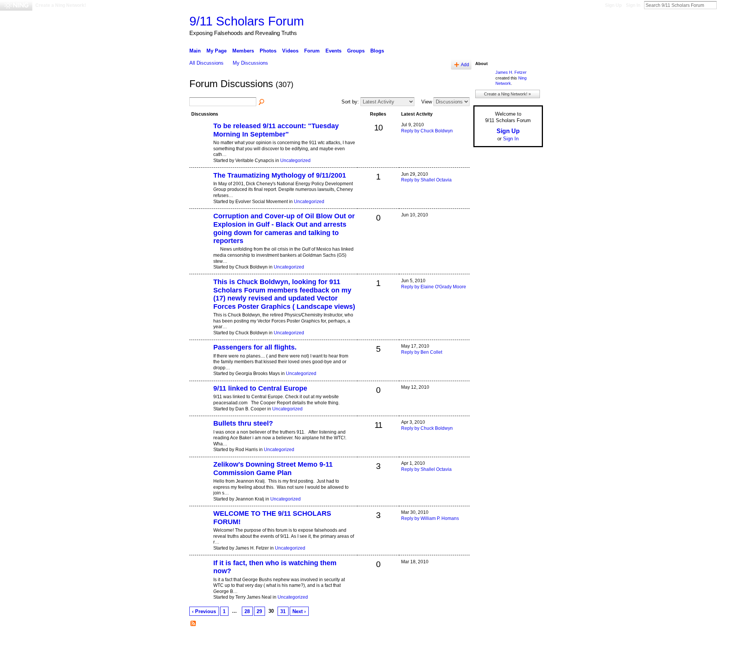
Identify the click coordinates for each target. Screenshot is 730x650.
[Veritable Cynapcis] (200, 138)
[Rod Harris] (200, 436)
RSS (193, 623)
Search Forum (262, 102)
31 (283, 611)
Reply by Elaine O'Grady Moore (433, 286)
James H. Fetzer (511, 72)
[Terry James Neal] (200, 575)
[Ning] (16, 5)
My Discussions (250, 63)
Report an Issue (486, 641)
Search (723, 5)
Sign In (633, 5)
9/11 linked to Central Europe (260, 388)
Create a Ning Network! (60, 5)
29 (259, 611)
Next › (299, 611)
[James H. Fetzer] (200, 526)
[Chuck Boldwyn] (200, 229)
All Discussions (206, 63)
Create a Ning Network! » (507, 94)
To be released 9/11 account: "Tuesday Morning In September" (276, 130)
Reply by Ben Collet (421, 352)
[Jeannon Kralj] (200, 477)
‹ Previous (204, 611)
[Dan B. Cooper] (200, 401)
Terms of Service (526, 641)
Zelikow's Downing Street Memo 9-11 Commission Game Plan (273, 469)
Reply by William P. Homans (430, 518)
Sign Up (613, 5)
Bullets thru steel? (243, 423)
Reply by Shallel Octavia (426, 180)
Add (465, 64)
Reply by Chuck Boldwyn (427, 130)
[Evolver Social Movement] (200, 188)
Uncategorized (295, 160)
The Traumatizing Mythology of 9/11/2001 (279, 175)
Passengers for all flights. (255, 347)
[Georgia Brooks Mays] (200, 360)
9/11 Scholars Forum (246, 21)
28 (247, 611)
